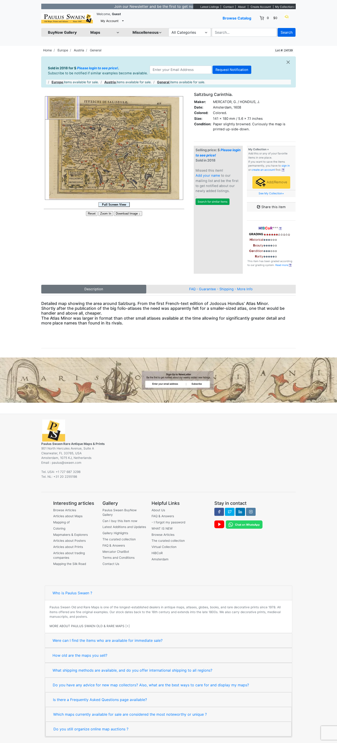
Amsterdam (160, 559)
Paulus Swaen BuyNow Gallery (119, 512)
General (95, 50)
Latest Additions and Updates (124, 527)
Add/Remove (276, 182)
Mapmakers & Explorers (70, 534)
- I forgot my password (168, 522)
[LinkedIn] (240, 512)
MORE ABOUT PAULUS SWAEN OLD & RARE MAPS (87, 626)
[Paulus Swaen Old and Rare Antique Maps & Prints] (67, 18)
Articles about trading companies (69, 555)
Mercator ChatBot (115, 551)
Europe (63, 50)
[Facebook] (219, 512)
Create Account (261, 6)
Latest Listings (209, 6)
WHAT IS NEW (162, 528)
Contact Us (110, 564)
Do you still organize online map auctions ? (90, 729)
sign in (286, 165)
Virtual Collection (164, 547)
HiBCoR (157, 553)
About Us (158, 510)
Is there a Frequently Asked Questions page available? (100, 699)
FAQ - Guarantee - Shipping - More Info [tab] (221, 289)
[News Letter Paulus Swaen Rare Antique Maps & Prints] (168, 379)
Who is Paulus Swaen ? (72, 593)
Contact (228, 6)
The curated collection (119, 539)
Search (287, 32)
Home (47, 50)
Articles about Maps (68, 516)
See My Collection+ (271, 193)
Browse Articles (64, 510)
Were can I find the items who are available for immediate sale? (107, 640)
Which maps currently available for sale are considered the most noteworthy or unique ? (130, 714)
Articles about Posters (69, 540)
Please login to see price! (97, 68)
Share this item (273, 207)
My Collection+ (285, 6)
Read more (282, 265)
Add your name (208, 175)
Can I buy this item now (119, 521)
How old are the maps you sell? (79, 655)
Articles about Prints (68, 547)
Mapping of (61, 522)
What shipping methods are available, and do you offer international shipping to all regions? (132, 670)
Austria (79, 50)
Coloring (59, 528)
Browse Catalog (237, 18)
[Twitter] (230, 512)
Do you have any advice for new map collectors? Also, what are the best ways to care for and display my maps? (151, 685)
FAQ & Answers (113, 545)
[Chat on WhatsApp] (244, 524)
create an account (263, 169)
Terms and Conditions (118, 557)
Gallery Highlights (115, 533)
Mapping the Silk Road (69, 564)
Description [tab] (93, 289)
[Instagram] (251, 512)
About (242, 6)
